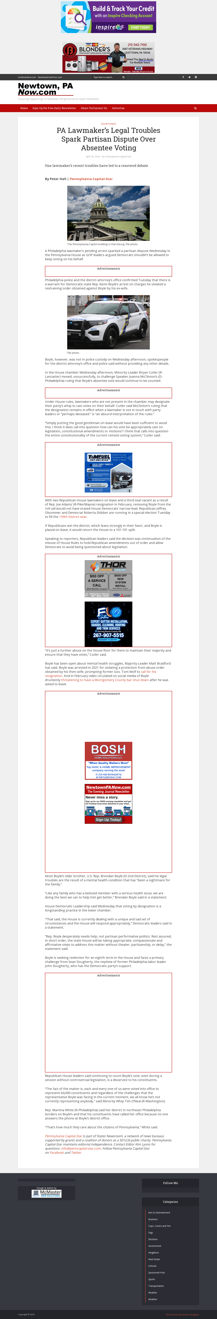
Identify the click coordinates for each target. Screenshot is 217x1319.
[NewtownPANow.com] (46, 89)
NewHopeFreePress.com (50, 77)
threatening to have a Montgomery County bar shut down (105, 680)
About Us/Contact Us (94, 108)
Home (24, 108)
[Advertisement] (108, 719)
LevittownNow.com (27, 77)
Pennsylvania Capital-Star (118, 156)
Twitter (76, 1152)
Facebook (57, 1152)
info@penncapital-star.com (81, 1148)
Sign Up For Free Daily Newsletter (54, 108)
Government (108, 123)
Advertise (118, 108)
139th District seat (72, 517)
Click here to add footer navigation (182, 1314)
